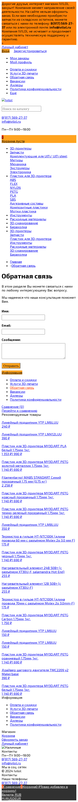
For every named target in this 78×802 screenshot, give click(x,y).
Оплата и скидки (23, 380)
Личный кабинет (15, 743)
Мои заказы (19, 58)
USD (11, 798)
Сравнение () (13, 407)
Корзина (8, 735)
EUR (18, 798)
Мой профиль (21, 62)
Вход (6, 51)
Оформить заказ (15, 739)
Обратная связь (22, 388)
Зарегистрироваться (30, 51)
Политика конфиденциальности (35, 399)
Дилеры (16, 395)
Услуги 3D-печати (24, 384)
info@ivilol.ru (11, 121)
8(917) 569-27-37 (14, 117)
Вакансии (17, 391)
